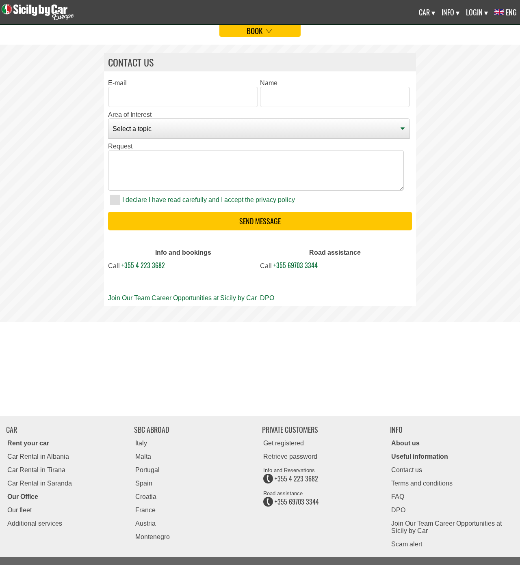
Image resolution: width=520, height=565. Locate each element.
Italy (141, 443)
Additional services (34, 523)
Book (255, 30)
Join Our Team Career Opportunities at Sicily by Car (182, 297)
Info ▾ (450, 12)
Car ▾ (427, 12)
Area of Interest (130, 114)
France (145, 510)
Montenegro (152, 536)
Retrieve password (290, 456)
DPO (267, 297)
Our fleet (19, 510)
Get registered (283, 443)
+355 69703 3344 (295, 265)
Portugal (147, 469)
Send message (260, 221)
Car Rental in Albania (38, 456)
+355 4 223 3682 (143, 265)
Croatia (145, 496)
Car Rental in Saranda (39, 483)
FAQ (397, 496)
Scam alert (406, 544)
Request (120, 146)
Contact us (406, 469)
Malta (143, 456)
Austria (145, 523)
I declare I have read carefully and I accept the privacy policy (208, 199)
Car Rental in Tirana (36, 469)
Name (268, 82)
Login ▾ (477, 12)
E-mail (117, 82)
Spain (143, 483)
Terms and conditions (422, 483)
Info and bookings (183, 252)
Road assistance (335, 252)
